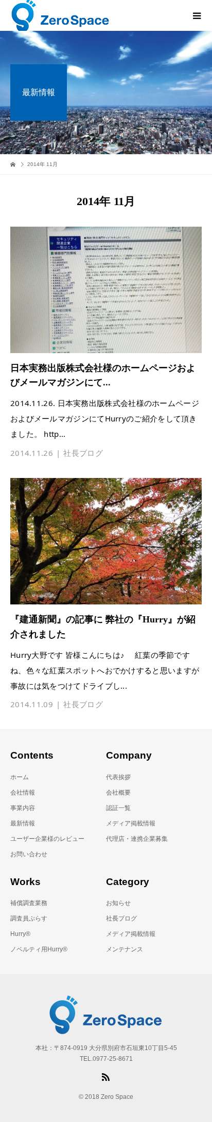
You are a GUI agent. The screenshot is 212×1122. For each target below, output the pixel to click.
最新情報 (22, 823)
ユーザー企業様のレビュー (47, 838)
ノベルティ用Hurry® (38, 949)
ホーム (19, 777)
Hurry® (20, 933)
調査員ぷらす (28, 918)
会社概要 (118, 792)
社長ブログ (83, 453)
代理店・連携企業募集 (137, 838)
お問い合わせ (28, 854)
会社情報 (22, 792)
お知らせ (118, 903)
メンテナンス (124, 949)
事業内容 (22, 808)
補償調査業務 (28, 903)
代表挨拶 (118, 777)
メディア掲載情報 (130, 823)
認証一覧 (118, 808)
